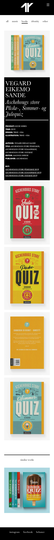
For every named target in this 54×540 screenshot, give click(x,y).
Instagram (14, 532)
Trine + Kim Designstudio (27, 7)
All (7, 21)
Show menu (46, 6)
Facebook (28, 532)
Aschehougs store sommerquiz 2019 (23, 172)
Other (45, 21)
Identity (35, 21)
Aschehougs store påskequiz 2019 (22, 169)
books (25, 21)
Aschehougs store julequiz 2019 (21, 175)
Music (15, 21)
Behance (40, 532)
